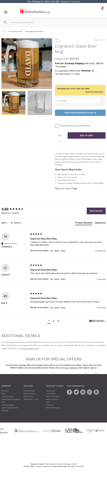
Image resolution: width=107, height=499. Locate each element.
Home (3, 31)
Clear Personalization (94, 92)
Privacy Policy (29, 391)
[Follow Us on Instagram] (89, 392)
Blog (3, 394)
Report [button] (57, 251)
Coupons (49, 405)
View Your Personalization (79, 113)
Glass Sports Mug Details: (68, 169)
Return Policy (29, 396)
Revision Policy (29, 394)
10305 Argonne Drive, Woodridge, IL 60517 (60, 464)
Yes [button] (51, 251)
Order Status (51, 394)
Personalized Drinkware (34, 31)
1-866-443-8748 (76, 466)
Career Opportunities (9, 408)
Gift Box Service (52, 399)
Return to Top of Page (66, 188)
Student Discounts (53, 408)
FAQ (47, 402)
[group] (15, 209)
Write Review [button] (96, 211)
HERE (85, 368)
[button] (48, 321)
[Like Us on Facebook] (69, 392)
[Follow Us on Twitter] (76, 392)
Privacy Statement (70, 368)
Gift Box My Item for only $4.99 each (75, 126)
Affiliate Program (7, 405)
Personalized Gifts (15, 31)
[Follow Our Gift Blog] (96, 392)
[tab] (83, 223)
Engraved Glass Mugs (30, 349)
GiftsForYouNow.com (44, 466)
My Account (50, 391)
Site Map (4, 411)
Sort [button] (3, 222)
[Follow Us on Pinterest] (82, 392)
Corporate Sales (7, 396)
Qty (59, 135)
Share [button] (63, 251)
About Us (4, 391)
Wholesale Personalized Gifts (10, 400)
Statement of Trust (31, 399)
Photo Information (53, 396)
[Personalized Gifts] (34, 12)
